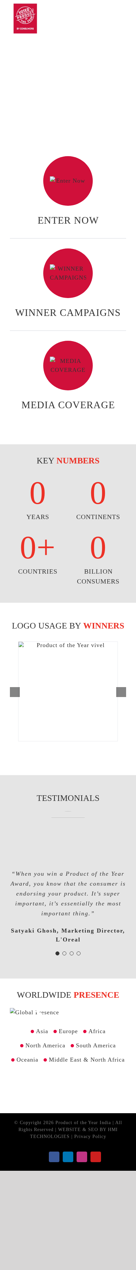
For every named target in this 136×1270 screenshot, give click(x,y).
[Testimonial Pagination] (57, 953)
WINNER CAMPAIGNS (68, 312)
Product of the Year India (84, 1122)
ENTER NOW (68, 220)
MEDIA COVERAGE (68, 404)
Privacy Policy (90, 1136)
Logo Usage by (68, 626)
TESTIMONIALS (68, 798)
